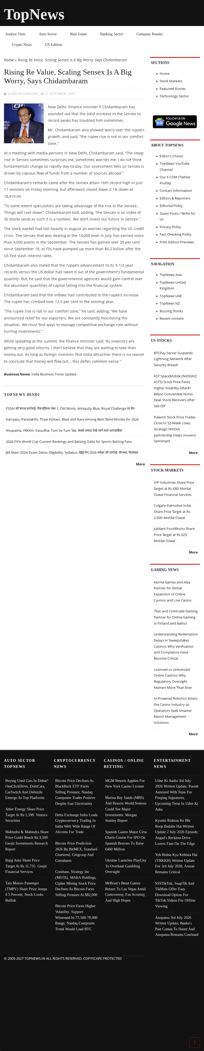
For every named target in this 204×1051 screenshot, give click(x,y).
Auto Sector (48, 34)
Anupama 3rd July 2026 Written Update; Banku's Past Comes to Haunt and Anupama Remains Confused (176, 926)
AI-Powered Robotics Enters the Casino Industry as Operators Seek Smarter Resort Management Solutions (176, 710)
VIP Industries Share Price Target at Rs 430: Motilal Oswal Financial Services (174, 488)
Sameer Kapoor (23, 93)
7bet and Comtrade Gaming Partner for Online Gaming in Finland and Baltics (176, 617)
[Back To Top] (194, 1042)
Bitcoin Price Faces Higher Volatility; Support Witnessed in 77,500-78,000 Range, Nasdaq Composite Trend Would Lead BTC (76, 917)
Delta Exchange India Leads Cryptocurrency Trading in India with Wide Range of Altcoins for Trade (76, 823)
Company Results (150, 34)
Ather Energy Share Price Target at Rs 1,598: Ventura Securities (26, 815)
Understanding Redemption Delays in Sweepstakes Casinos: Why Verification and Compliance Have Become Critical (176, 646)
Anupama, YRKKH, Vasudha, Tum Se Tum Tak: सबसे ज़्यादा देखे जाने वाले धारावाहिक (64, 430)
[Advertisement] (102, 999)
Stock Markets (171, 81)
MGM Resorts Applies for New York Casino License (125, 783)
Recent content (172, 318)
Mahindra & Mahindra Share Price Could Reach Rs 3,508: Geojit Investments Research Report (27, 840)
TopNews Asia (171, 274)
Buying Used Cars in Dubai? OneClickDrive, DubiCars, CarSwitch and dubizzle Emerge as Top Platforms (26, 789)
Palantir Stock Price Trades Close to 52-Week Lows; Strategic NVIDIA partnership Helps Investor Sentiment (175, 429)
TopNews (34, 14)
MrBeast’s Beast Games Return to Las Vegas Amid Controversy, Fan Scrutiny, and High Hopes (125, 891)
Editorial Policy (171, 205)
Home (9, 59)
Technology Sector (174, 96)
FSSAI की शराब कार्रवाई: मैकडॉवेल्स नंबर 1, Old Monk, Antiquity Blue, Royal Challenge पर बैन (70, 408)
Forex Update (65, 374)
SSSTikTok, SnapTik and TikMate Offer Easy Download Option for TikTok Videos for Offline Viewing (175, 894)
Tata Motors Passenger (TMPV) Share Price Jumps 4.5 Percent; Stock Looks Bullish (26, 891)
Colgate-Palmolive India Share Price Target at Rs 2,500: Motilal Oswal (172, 511)
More (140, 464)
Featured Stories (173, 88)
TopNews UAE (171, 295)
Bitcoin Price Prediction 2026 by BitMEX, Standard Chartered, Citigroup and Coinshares (76, 852)
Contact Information (176, 190)
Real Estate (78, 34)
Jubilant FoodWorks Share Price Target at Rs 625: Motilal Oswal (174, 534)
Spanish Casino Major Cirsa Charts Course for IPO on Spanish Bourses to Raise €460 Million (126, 840)
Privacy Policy (170, 226)
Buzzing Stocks (171, 311)
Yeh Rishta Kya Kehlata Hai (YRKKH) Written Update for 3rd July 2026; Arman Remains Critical (176, 863)
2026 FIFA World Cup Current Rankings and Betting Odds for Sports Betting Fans (69, 441)
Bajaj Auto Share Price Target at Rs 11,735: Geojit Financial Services (26, 866)
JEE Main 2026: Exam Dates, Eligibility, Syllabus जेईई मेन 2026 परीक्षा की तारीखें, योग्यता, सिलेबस (72, 452)
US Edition (53, 44)
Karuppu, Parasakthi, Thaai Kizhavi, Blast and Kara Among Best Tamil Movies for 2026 (72, 419)
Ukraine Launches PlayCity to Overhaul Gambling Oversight (125, 866)
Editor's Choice (171, 156)
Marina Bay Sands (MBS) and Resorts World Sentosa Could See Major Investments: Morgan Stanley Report (125, 809)
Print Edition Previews (177, 242)
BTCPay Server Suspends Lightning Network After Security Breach (173, 359)
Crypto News (22, 44)
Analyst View (15, 34)
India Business (42, 374)
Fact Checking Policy (176, 234)
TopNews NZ (170, 303)
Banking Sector (111, 34)
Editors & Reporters (175, 198)
